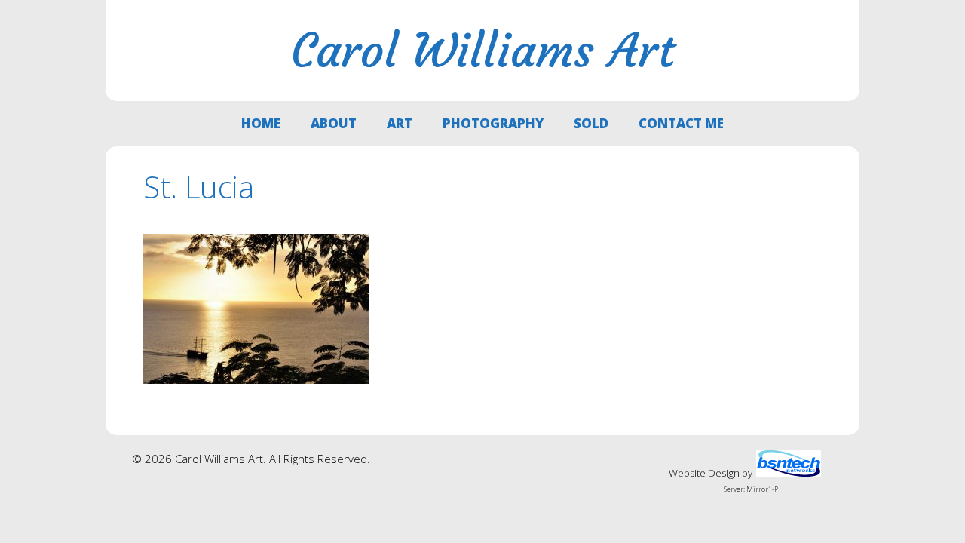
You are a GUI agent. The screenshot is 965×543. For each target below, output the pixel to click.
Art (399, 123)
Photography (493, 123)
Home (260, 123)
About (334, 123)
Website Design (704, 473)
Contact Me (681, 123)
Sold (591, 123)
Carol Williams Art (482, 50)
